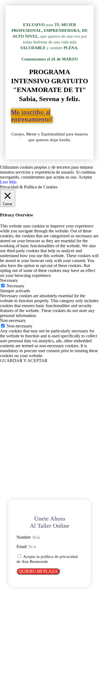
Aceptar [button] (85, 177)
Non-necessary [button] (13, 320)
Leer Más (8, 182)
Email (22, 546)
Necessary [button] (9, 280)
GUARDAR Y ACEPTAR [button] (24, 360)
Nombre (24, 537)
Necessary (15, 286)
